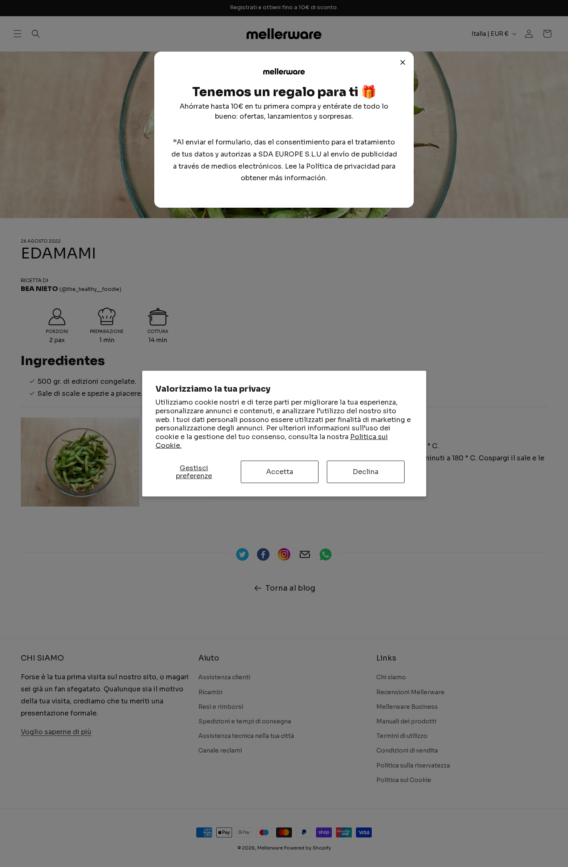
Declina (365, 471)
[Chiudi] (403, 62)
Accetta (279, 471)
